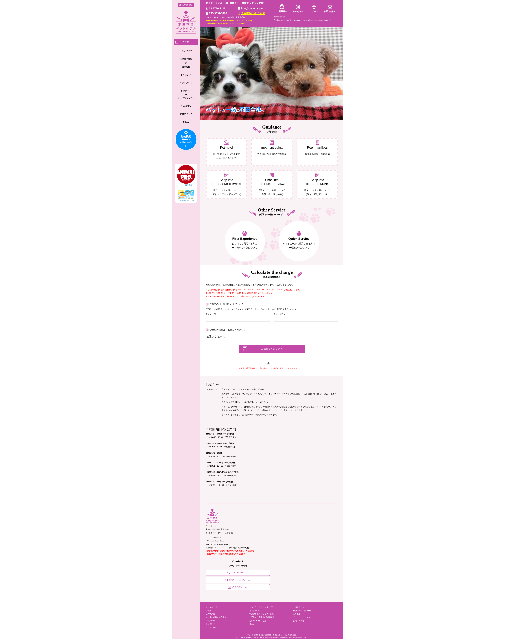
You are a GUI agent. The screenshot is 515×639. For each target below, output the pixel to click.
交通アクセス (298, 607)
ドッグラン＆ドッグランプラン (262, 607)
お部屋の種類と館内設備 (216, 617)
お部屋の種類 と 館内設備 (186, 63)
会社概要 (297, 614)
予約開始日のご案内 (253, 13)
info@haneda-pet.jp (253, 8)
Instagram (298, 11)
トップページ (211, 607)
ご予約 (208, 610)
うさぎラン (254, 610)
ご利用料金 (282, 11)
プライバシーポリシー (302, 617)
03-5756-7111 (217, 8)
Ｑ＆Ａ (252, 624)
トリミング (210, 624)
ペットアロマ (211, 627)
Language (187, 4)
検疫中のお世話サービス (303, 610)
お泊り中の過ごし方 (257, 621)
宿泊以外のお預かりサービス (261, 614)
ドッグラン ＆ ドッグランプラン (186, 94)
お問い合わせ (330, 11)
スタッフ (314, 11)
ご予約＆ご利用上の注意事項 (261, 617)
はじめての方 (186, 51)
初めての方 (210, 614)
